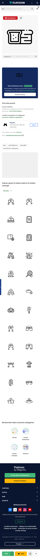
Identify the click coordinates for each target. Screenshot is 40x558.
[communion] (11, 310)
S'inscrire (20, 521)
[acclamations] (29, 201)
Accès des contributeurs (20, 475)
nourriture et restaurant (10, 148)
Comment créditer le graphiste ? (12, 117)
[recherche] (29, 274)
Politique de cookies (10, 528)
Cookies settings (20, 530)
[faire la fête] (29, 255)
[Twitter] (15, 509)
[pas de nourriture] (29, 292)
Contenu (5, 488)
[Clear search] (27, 9)
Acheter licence (20, 94)
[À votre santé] (29, 328)
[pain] (11, 237)
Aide (3, 496)
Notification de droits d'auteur (27, 528)
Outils (4, 492)
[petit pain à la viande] (11, 219)
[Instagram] (25, 509)
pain (4, 145)
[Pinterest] (20, 509)
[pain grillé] (11, 292)
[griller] (11, 201)
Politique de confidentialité (27, 526)
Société (5, 500)
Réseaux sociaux (20, 505)
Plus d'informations (29, 90)
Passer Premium (20, 481)
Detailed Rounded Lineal (13, 135)
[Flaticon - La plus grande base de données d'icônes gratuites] (17, 3)
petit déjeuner (13, 145)
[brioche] (11, 382)
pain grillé (23, 145)
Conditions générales (11, 526)
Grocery (19, 132)
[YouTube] (30, 509)
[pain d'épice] (29, 364)
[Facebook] (10, 509)
